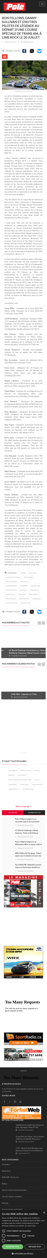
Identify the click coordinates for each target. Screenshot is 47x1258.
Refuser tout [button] (35, 1247)
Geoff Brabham (11, 586)
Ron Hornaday (11, 599)
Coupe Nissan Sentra (13, 577)
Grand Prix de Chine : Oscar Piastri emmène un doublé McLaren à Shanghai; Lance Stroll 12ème (30, 1139)
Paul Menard (10, 594)
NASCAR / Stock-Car (10, 1177)
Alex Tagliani (12, 770)
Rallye (4, 1184)
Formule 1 (6, 1164)
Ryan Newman (24, 599)
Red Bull (11, 775)
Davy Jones (24, 581)
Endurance (6, 1171)
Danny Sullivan (29, 577)
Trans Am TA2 (25, 603)
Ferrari (37, 780)
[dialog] (23, 1234)
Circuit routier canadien (12, 1196)
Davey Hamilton (11, 581)
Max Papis (23, 590)
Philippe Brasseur (28, 42)
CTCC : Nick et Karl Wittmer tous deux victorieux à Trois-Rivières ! (29, 1149)
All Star (23, 573)
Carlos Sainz (24, 784)
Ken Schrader (35, 586)
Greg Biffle (24, 586)
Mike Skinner (34, 590)
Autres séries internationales (14, 1190)
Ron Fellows (33, 594)
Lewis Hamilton (37, 784)
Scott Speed (37, 599)
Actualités (12, 812)
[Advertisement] (23, 727)
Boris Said (32, 573)
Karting (5, 1203)
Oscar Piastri (22, 775)
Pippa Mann (22, 594)
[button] (23, 1253)
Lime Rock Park (11, 590)
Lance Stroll (12, 784)
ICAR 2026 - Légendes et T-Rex (16, 694)
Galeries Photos (34, 812)
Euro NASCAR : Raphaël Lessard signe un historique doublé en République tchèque (28, 867)
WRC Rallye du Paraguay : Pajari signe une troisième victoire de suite (28, 855)
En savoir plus (30, 1226)
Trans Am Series (11, 603)
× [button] (44, 1213)
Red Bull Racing (28, 789)
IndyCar (37, 770)
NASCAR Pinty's (13, 789)
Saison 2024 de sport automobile (19, 780)
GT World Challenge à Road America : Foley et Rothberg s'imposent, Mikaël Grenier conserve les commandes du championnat (24, 653)
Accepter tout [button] (12, 1247)
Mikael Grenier (25, 770)
